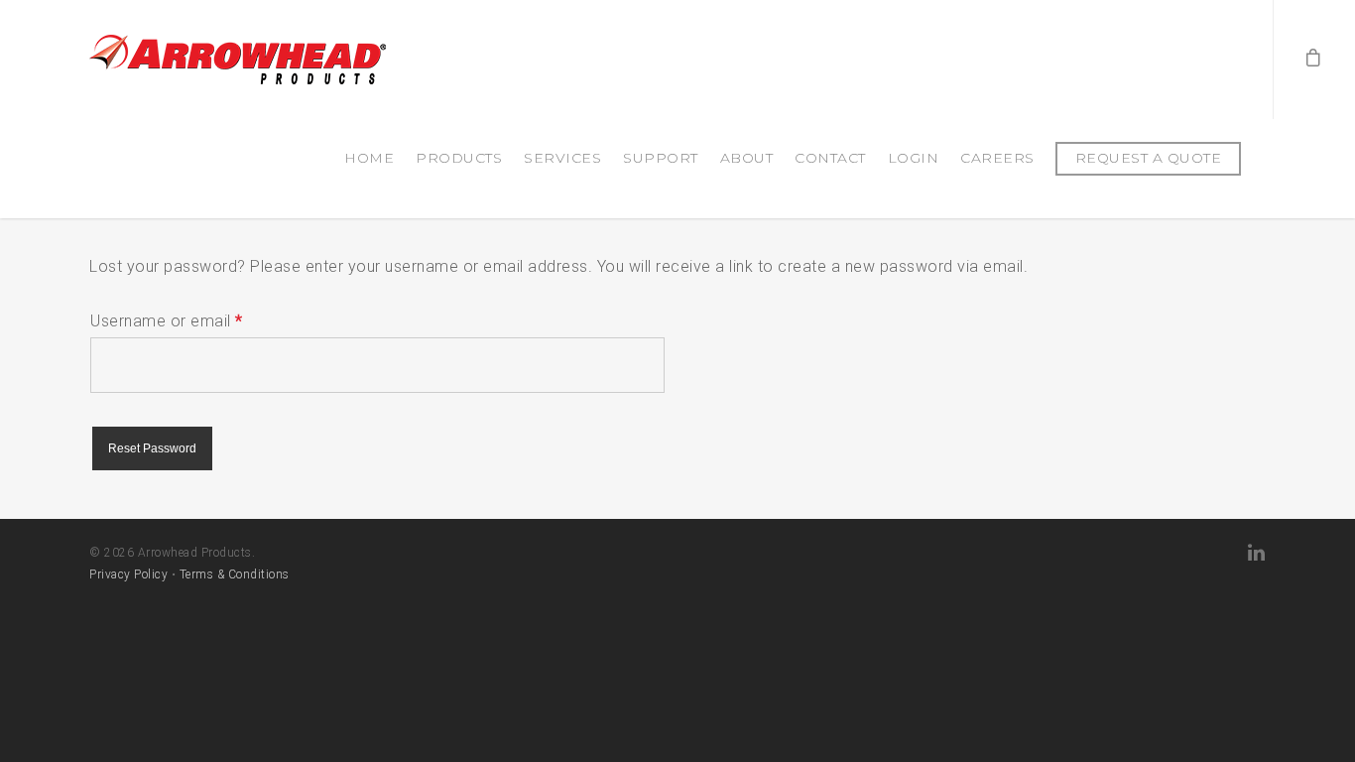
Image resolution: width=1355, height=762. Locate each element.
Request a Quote (1148, 158)
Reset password (152, 448)
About (747, 158)
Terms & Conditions (235, 574)
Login (913, 158)
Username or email (166, 321)
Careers (997, 158)
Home (369, 158)
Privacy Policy (128, 574)
